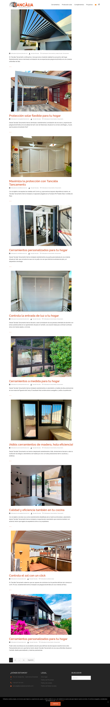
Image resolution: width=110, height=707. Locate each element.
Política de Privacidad (47, 680)
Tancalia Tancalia (35, 53)
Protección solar (67, 4)
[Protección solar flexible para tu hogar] (41, 91)
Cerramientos (55, 4)
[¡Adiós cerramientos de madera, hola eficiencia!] (41, 420)
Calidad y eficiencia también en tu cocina (36, 510)
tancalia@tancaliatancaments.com (23, 686)
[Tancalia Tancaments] (21, 4)
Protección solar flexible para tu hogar (35, 115)
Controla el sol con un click (27, 575)
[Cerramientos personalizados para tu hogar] (41, 225)
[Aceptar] (108, 702)
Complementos (79, 4)
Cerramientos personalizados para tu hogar (38, 250)
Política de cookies (46, 683)
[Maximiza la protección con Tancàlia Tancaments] (41, 156)
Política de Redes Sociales (49, 686)
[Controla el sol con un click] (41, 551)
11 (23, 660)
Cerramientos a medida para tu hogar (34, 381)
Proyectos (89, 4)
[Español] (95, 4)
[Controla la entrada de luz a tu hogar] (41, 291)
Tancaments (66, 53)
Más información (60, 700)
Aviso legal (44, 677)
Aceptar (55, 703)
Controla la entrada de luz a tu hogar (34, 315)
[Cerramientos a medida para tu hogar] (41, 356)
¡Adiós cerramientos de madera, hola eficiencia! (41, 444)
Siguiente (30, 660)
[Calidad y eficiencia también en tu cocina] (41, 485)
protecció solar (58, 53)
